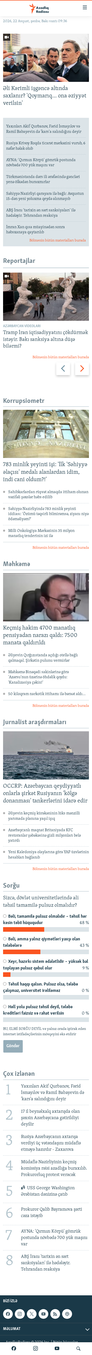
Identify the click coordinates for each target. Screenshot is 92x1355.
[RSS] (55, 1314)
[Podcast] (67, 1314)
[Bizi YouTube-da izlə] (57, 1348)
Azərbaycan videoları (22, 326)
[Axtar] (78, 1348)
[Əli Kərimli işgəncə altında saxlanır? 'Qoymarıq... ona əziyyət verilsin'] (46, 58)
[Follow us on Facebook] (8, 1314)
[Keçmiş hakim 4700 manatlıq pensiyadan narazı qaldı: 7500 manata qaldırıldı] (46, 597)
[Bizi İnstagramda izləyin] (35, 1348)
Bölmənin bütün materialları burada (57, 240)
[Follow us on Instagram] (20, 1314)
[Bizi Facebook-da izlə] (14, 1348)
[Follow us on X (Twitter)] (32, 1314)
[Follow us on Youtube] (43, 1314)
